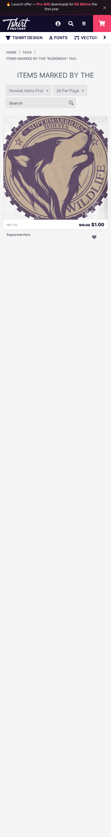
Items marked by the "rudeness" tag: (41, 58)
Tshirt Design (27, 37)
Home (11, 52)
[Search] (71, 102)
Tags (27, 52)
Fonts (60, 37)
